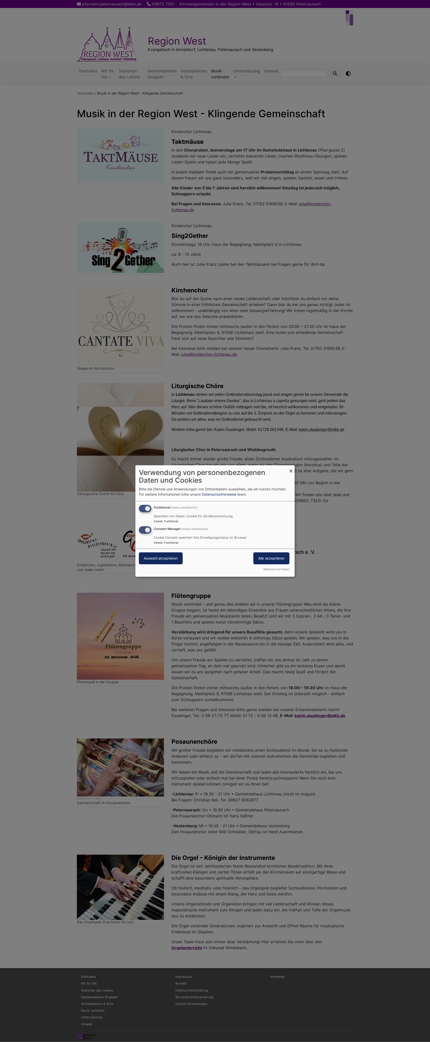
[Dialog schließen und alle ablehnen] (291, 468)
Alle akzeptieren (271, 558)
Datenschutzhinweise (219, 494)
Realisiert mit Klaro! (276, 569)
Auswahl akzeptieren (161, 558)
